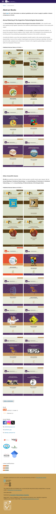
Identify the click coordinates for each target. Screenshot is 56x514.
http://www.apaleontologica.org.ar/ (30, 499)
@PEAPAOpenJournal (10, 427)
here (7, 13)
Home (4, 5)
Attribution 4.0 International (15, 490)
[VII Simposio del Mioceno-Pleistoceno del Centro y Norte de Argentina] (13, 365)
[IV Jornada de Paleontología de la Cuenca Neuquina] (34, 365)
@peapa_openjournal (10, 432)
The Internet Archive (41, 477)
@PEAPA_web (8, 429)
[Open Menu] (2, 1)
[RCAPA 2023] (13, 166)
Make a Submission (8, 401)
